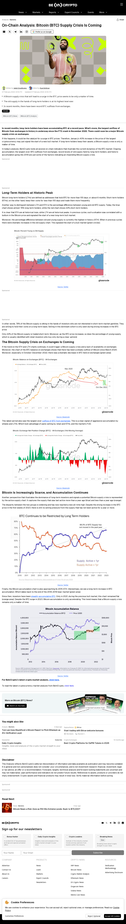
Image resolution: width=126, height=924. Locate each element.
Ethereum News (77, 878)
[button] (16, 841)
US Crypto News (77, 882)
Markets (13, 20)
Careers (5, 878)
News (38, 865)
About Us (5, 874)
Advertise (5, 865)
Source (59, 488)
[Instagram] (27, 32)
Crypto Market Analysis (80, 874)
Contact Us (6, 870)
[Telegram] (15, 32)
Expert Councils (42, 878)
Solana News (76, 890)
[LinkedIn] (21, 32)
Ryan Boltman (45, 88)
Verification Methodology (110, 866)
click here (69, 685)
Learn (38, 870)
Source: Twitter (63, 287)
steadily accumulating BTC (43, 596)
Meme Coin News (78, 895)
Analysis (5, 20)
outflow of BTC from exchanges (56, 421)
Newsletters (41, 882)
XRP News (75, 865)
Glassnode (66, 488)
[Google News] (123, 823)
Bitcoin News (76, 870)
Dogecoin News (77, 886)
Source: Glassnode (63, 417)
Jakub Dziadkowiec (20, 88)
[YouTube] (4, 32)
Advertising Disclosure (114, 872)
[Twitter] (10, 32)
